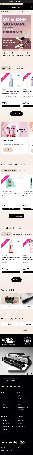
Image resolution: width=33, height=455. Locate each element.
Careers (20, 420)
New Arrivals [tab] (6, 68)
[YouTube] (11, 386)
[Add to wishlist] (18, 75)
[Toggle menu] (2, 7)
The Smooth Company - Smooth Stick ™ (11, 195)
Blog (4, 404)
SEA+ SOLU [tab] (22, 170)
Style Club (21, 426)
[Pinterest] (19, 386)
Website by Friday (15, 450)
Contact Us (10, 381)
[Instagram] (7, 386)
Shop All (20, 396)
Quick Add (11, 106)
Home (4, 396)
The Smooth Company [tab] (9, 170)
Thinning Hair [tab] (6, 234)
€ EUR (22, 11)
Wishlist (20, 404)
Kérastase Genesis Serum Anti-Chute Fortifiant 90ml (11, 258)
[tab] (13, 68)
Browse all (26, 330)
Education (21, 423)
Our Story (5, 420)
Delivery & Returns (23, 399)
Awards (5, 429)
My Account (5, 4)
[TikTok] (15, 386)
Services (5, 399)
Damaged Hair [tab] (18, 234)
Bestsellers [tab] (19, 68)
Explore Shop (5, 11)
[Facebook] (3, 386)
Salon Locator (17, 4)
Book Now (28, 4)
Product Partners (8, 426)
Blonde (10, 324)
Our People (6, 423)
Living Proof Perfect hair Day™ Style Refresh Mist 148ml (11, 92)
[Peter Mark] (16, 7)
